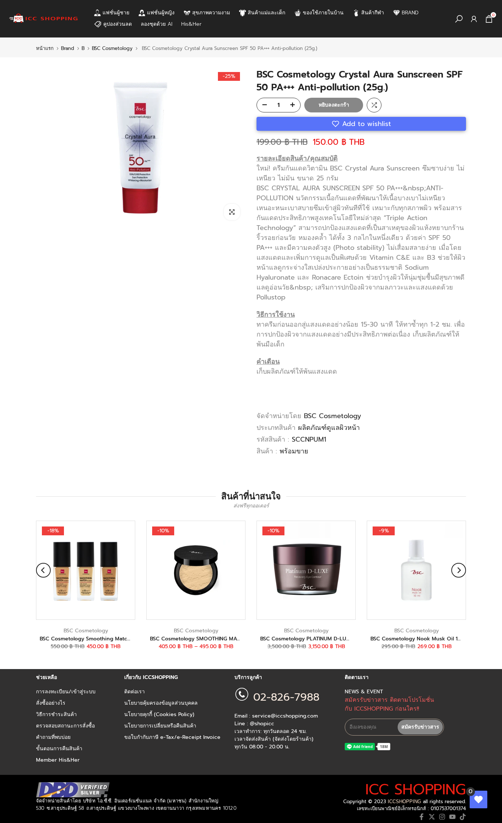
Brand (67, 48)
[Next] (458, 570)
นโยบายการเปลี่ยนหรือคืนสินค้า (160, 726)
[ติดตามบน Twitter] (432, 816)
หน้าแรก (45, 48)
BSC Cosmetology (112, 48)
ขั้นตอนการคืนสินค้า (59, 748)
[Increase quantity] (294, 105)
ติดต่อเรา (134, 692)
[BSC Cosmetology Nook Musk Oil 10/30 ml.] (416, 570)
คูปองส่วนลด (117, 24)
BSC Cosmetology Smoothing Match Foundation (100, 639)
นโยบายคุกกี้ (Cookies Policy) (159, 714)
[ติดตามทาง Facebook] (421, 816)
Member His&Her (58, 760)
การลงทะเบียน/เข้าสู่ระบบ (66, 692)
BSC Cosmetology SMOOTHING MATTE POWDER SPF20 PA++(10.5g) (233, 639)
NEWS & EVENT (364, 692)
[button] (361, 124)
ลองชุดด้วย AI (156, 24)
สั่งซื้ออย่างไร (50, 703)
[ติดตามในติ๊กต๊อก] (462, 816)
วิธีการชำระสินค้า (56, 714)
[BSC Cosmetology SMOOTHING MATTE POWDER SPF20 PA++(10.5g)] (196, 570)
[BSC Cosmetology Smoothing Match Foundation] (85, 570)
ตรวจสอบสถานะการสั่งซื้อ (65, 726)
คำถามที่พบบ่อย (53, 737)
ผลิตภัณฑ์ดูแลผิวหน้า (329, 428)
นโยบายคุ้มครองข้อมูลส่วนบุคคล (161, 703)
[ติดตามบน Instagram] (442, 816)
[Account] (473, 19)
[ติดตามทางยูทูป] (452, 816)
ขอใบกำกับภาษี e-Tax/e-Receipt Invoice (172, 737)
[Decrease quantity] (262, 105)
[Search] (458, 19)
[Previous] (43, 570)
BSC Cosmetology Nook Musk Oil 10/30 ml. (424, 639)
